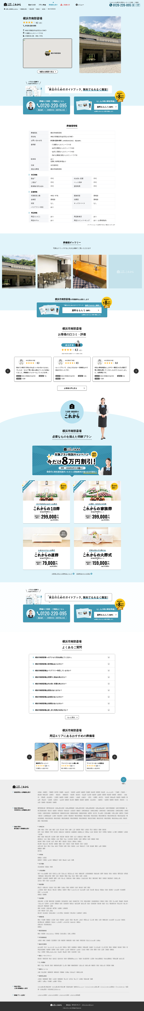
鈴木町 (43, 908)
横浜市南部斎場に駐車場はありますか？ (49, 664)
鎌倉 (60, 844)
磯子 (60, 841)
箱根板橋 (45, 979)
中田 (99, 949)
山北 (69, 860)
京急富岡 (66, 903)
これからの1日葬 (64, 995)
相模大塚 (105, 920)
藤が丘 (97, 890)
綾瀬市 (55, 810)
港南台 (74, 841)
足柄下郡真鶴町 (120, 808)
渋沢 (57, 876)
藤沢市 (40, 816)
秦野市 (121, 813)
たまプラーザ (75, 890)
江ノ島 (65, 965)
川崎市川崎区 (94, 810)
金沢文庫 (77, 903)
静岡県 (114, 794)
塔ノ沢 (66, 979)
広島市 (56, 800)
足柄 (81, 876)
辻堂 (57, 829)
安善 (71, 836)
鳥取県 (118, 797)
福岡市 (100, 800)
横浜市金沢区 (121, 816)
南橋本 (104, 846)
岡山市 (44, 800)
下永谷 (83, 949)
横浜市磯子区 (102, 816)
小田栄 (126, 832)
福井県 (94, 794)
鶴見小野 (47, 836)
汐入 (107, 903)
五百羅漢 (54, 940)
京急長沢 (66, 913)
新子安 (40, 851)
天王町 (53, 920)
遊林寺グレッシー (79, 987)
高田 (69, 952)
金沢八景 (83, 903)
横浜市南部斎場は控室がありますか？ (48, 690)
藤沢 (54, 829)
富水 (73, 876)
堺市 (89, 797)
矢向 (42, 832)
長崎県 (112, 800)
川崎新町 (120, 832)
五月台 (40, 880)
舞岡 (87, 949)
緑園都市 (47, 922)
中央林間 (45, 878)
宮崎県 (43, 802)
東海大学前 (48, 876)
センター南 (58, 947)
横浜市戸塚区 (92, 818)
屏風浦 (57, 903)
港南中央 (72, 949)
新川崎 (40, 844)
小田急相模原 (89, 873)
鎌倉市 (78, 810)
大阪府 (78, 797)
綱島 (59, 887)
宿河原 (96, 832)
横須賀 (77, 844)
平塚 (66, 829)
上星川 (67, 920)
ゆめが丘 (72, 922)
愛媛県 (77, 800)
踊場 (95, 949)
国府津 (78, 829)
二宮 (73, 829)
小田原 (87, 829)
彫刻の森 (86, 979)
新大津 (40, 913)
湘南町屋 (50, 972)
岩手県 (56, 792)
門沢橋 (61, 846)
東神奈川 (40, 839)
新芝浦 (62, 836)
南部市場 (45, 958)
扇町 (89, 836)
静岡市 (120, 794)
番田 (96, 846)
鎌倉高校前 (74, 965)
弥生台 (53, 922)
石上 (42, 965)
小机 (57, 839)
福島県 (83, 792)
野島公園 (115, 958)
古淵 (80, 839)
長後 (74, 878)
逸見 (103, 903)
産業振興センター (73, 958)
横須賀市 (71, 816)
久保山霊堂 (43, 989)
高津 (45, 890)
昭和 (85, 836)
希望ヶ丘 (86, 920)
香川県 (72, 800)
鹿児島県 (49, 802)
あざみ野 (82, 890)
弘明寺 (47, 903)
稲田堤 (109, 832)
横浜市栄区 (57, 818)
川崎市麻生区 (85, 810)
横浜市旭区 (87, 816)
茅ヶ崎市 (100, 813)
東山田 (65, 952)
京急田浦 (93, 903)
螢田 (77, 876)
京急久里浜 (52, 913)
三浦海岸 (79, 913)
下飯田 (107, 949)
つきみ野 (116, 890)
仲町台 (65, 947)
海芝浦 (67, 836)
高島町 (115, 947)
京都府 (66, 797)
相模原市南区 (83, 813)
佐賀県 (107, 800)
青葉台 (102, 890)
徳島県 (67, 800)
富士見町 (44, 972)
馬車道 (57, 933)
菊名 (49, 839)
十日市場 (70, 839)
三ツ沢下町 (105, 947)
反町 (85, 887)
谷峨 (72, 860)
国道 (42, 836)
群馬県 (98, 792)
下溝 (87, 846)
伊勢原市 (60, 810)
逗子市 (95, 813)
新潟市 (78, 794)
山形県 (78, 792)
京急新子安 (76, 901)
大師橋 (60, 908)
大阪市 (84, 797)
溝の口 (50, 890)
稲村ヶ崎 (87, 965)
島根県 (123, 797)
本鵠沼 (104, 878)
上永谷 (78, 949)
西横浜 (48, 920)
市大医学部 (86, 958)
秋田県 (73, 792)
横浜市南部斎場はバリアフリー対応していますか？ (53, 670)
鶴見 (39, 836)
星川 (57, 920)
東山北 (65, 860)
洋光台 (69, 841)
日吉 (55, 887)
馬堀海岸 (46, 906)
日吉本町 (74, 952)
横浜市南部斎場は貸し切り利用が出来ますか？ (51, 710)
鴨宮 (82, 829)
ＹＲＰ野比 (60, 913)
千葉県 (117, 792)
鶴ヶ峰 (76, 920)
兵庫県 (95, 797)
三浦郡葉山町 (47, 816)
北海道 (40, 792)
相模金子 (55, 860)
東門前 (55, 908)
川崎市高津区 (110, 810)
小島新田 (65, 908)
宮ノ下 (76, 979)
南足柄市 (59, 816)
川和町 (43, 952)
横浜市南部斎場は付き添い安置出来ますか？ (51, 683)
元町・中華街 (71, 933)
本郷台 (79, 841)
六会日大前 (84, 878)
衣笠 (81, 844)
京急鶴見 (57, 901)
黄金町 (121, 901)
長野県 (104, 794)
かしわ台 (117, 920)
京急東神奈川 (95, 901)
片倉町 (91, 947)
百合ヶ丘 (64, 873)
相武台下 (82, 846)
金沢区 (43, 9)
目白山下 (72, 972)
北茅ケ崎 (40, 846)
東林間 (40, 878)
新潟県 (72, 794)
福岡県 (87, 800)
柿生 (76, 873)
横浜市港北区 (49, 818)
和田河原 (82, 940)
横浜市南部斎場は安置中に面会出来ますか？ (51, 677)
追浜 (88, 903)
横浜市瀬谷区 (65, 818)
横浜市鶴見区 (83, 818)
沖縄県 (55, 802)
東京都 (40, 794)
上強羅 (55, 981)
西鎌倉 (62, 972)
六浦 (39, 910)
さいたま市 (110, 792)
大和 (59, 878)
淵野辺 (84, 839)
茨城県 (88, 792)
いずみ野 (59, 922)
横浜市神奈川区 (112, 816)
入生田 (55, 979)
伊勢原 (126, 873)
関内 (44, 841)
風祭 (50, 979)
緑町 (44, 940)
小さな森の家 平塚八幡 (58, 987)
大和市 (65, 816)
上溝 (100, 846)
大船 (50, 829)
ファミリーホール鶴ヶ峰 (92, 987)
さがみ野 (111, 920)
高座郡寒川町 (55, 813)
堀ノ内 (125, 903)
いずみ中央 (66, 922)
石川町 (48, 841)
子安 (81, 901)
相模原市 (65, 794)
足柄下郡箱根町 (110, 808)
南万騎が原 (41, 922)
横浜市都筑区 (74, 818)
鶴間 (55, 878)
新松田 (62, 876)
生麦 (70, 901)
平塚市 (126, 813)
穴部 (59, 940)
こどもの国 (44, 892)
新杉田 (64, 841)
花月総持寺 (65, 901)
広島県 (50, 800)
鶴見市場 (51, 901)
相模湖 (40, 848)
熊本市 (122, 800)
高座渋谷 (69, 878)
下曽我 (45, 860)
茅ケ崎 (62, 829)
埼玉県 (103, 792)
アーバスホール (120, 987)
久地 (91, 832)
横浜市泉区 (94, 816)
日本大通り (63, 933)
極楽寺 (93, 965)
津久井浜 (72, 913)
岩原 (74, 940)
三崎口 (85, 913)
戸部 (110, 901)
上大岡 (52, 903)
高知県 (82, 800)
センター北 (51, 947)
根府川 (95, 829)
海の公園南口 (108, 958)
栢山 (69, 876)
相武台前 (96, 873)
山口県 (62, 800)
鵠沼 (51, 965)
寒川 (49, 846)
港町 (39, 908)
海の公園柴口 (99, 958)
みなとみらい (50, 933)
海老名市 (66, 810)
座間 (101, 873)
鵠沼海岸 (110, 878)
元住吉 (51, 887)
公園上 (45, 981)
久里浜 (86, 844)
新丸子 (40, 887)
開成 (66, 876)
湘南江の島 (80, 972)
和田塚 (108, 965)
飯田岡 (63, 940)
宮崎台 (60, 890)
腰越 (69, 965)
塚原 (77, 940)
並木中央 (60, 958)
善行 (90, 878)
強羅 (91, 979)
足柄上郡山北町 (100, 808)
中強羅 (50, 981)
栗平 (44, 880)
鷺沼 (69, 890)
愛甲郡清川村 (50, 808)
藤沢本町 (95, 878)
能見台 (72, 903)
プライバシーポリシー (88, 1005)
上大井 (50, 860)
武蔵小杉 (61, 832)
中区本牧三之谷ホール (54, 989)
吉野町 (53, 949)
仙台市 (67, 792)
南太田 (126, 901)
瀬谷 (96, 920)
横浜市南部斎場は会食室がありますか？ (49, 697)
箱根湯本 (60, 979)
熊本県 (117, 800)
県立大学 (119, 903)
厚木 (69, 846)
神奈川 (102, 901)
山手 (52, 841)
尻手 (39, 832)
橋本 (97, 839)
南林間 (51, 878)
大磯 (70, 829)
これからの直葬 (42, 995)
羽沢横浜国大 (48, 924)
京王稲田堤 (41, 867)
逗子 (64, 844)
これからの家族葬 (75, 995)
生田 (50, 873)
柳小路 (47, 965)
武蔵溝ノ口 (81, 832)
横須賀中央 (113, 903)
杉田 (61, 903)
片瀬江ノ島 (117, 878)
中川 (45, 947)
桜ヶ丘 (63, 878)
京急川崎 (40, 901)
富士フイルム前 (90, 940)
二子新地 (40, 890)
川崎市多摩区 (119, 810)
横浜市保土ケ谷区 (117, 818)
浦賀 (51, 906)
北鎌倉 (56, 844)
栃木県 (93, 792)
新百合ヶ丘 (71, 873)
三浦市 (54, 816)
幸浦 (65, 958)
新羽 (69, 947)
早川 (91, 829)
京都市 (72, 797)
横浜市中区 (100, 818)
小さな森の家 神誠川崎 (44, 987)
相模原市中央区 (64, 813)
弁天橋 (53, 836)
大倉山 (63, 887)
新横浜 (53, 839)
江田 (87, 890)
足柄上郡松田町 (90, 808)
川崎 (39, 829)
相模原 (93, 839)
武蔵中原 (67, 832)
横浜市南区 (44, 821)
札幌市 (45, 792)
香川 (45, 846)
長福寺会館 (69, 987)
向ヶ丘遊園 (44, 873)
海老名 (73, 846)
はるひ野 (52, 880)
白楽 (76, 887)
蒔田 (58, 949)
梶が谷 (55, 890)
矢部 (89, 839)
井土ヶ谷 (41, 903)
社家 (65, 846)
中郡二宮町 (115, 813)
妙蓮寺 (72, 887)
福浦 (80, 958)
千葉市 (123, 792)
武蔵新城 (74, 832)
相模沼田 (69, 940)
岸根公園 (85, 947)
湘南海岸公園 (58, 965)
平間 (51, 832)
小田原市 (72, 810)
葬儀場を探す (23, 9)
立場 (102, 949)
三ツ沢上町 (97, 947)
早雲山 (60, 981)
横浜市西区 (107, 818)
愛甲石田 (120, 873)
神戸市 (101, 797)
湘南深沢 (56, 972)
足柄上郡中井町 (80, 808)
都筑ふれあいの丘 (51, 952)
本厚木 (115, 873)
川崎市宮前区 (46, 813)
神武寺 (43, 910)
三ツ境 (92, 920)
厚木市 (50, 810)
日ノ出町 (115, 901)
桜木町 (40, 841)
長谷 (97, 965)
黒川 (47, 880)
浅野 (57, 836)
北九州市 (93, 800)
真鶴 (100, 829)
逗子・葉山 (49, 910)
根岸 (56, 841)
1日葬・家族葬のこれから (11, 9)
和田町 (62, 920)
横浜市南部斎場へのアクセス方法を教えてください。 (54, 657)
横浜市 (38, 9)
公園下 (40, 981)
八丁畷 (114, 832)
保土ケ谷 (45, 844)
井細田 (48, 940)
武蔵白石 (80, 836)
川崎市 (51, 794)
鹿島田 (47, 832)
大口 (45, 839)
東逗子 (68, 844)
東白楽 (81, 887)
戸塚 (46, 829)
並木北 (55, 958)
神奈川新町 (87, 901)
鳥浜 (50, 958)
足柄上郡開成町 (69, 808)
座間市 (90, 813)
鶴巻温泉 (41, 876)
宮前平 (65, 890)
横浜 (42, 829)
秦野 (53, 876)
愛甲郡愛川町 (41, 808)
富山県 (84, 794)
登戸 (100, 832)
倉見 (56, 846)
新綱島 (45, 894)
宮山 (52, 846)
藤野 (44, 848)
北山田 (60, 952)
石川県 (89, 794)
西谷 (71, 920)
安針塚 (99, 903)
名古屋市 (49, 797)
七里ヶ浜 (81, 965)
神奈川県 (31, 9)
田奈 (106, 890)
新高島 (43, 933)
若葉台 (47, 867)
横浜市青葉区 (78, 816)
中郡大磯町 (107, 813)
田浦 (72, 844)
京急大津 (40, 906)
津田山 (87, 832)
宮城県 (61, 792)
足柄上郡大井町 (59, 808)
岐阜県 (109, 794)
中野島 (104, 832)
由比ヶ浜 (102, 965)
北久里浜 (45, 913)
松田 (60, 860)
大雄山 (98, 940)
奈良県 (107, 797)
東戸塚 (51, 844)
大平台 (71, 979)
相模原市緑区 (74, 813)
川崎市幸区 (102, 810)
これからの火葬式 (53, 995)
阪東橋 (48, 949)
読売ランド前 (56, 873)
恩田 (39, 892)
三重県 (56, 797)
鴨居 (61, 839)
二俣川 (81, 920)
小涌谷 (81, 979)
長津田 (76, 839)
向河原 (56, 832)
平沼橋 (43, 920)
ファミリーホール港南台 (107, 987)
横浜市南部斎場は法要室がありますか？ (49, 703)
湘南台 (78, 878)
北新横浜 (74, 947)
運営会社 (68, 1005)
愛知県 (43, 797)
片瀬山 (67, 972)
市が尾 (92, 890)
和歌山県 (112, 797)
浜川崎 (40, 834)
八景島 (92, 958)
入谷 (77, 846)
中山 (65, 839)
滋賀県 (61, 797)
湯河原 (104, 829)
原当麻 (92, 846)
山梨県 (99, 794)
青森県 (51, 792)
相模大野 (81, 873)
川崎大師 (49, 908)
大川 (75, 836)
